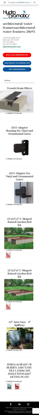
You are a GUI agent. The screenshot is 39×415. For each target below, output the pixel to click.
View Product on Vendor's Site (17, 63)
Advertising (16, 407)
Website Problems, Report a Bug (24, 411)
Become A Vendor (26, 407)
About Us (24, 409)
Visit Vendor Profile (17, 69)
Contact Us (15, 409)
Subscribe (9, 407)
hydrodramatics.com (12, 47)
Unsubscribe (8, 411)
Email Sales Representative (17, 55)
